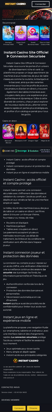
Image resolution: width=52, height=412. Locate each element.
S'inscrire (33, 408)
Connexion (19, 408)
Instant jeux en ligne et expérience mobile (27, 172)
